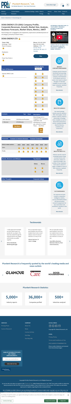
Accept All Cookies (50, 400)
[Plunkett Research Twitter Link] (53, 326)
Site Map (27, 335)
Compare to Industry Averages (19, 138)
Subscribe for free (12, 364)
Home (2, 18)
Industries (8, 18)
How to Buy (49, 12)
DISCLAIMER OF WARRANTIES (57, 343)
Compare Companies (36, 138)
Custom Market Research (15, 12)
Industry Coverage (3, 12)
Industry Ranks (39, 66)
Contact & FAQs (64, 12)
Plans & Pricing (41, 12)
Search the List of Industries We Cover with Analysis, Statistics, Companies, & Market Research (59, 47)
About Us (27, 326)
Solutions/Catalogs (30, 11)
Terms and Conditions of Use (57, 340)
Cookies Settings (7, 400)
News (59, 11)
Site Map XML (29, 338)
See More (17, 126)
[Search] (68, 5)
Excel (29, 114)
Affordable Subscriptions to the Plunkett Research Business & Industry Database (59, 28)
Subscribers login (51, 5)
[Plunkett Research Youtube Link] (59, 326)
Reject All (63, 400)
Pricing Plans (5, 326)
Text (24, 114)
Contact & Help (29, 332)
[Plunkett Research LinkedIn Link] (50, 326)
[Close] (68, 395)
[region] (35, 398)
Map (40, 56)
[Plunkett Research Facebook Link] (56, 326)
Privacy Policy (53, 337)
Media (37, 11)
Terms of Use (29, 383)
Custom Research (6, 329)
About (55, 11)
